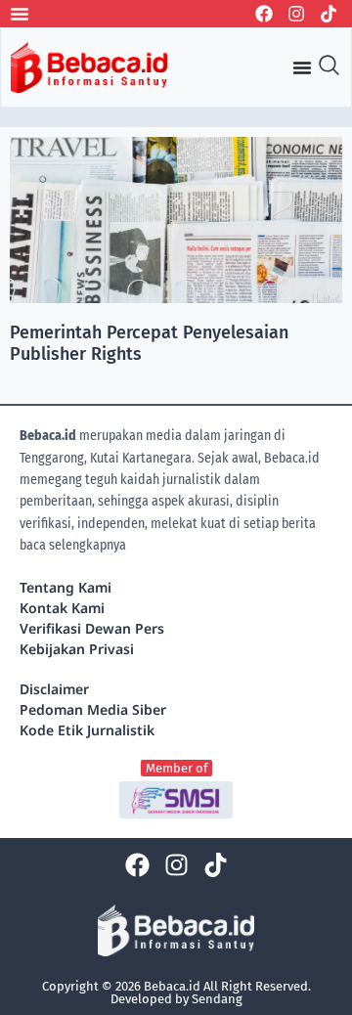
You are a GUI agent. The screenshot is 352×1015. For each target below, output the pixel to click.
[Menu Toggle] (19, 13)
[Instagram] (296, 13)
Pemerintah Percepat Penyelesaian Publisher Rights (149, 343)
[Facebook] (264, 13)
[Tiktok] (328, 13)
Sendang (217, 999)
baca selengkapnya (73, 545)
